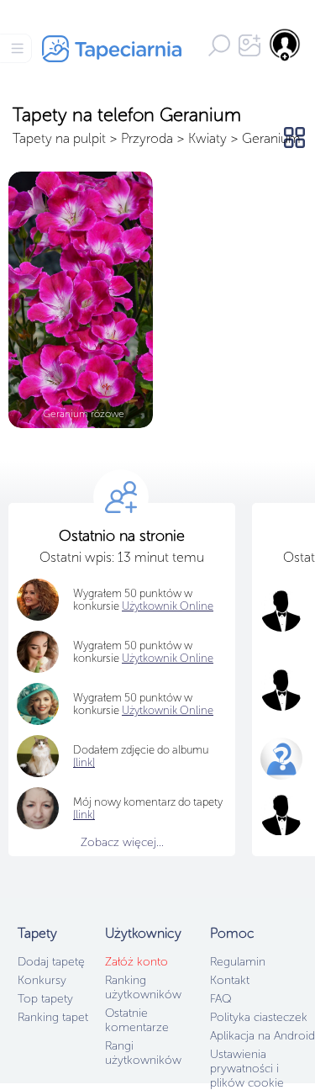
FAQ (220, 999)
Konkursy (42, 980)
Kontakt (229, 980)
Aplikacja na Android (262, 1036)
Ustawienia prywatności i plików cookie (247, 1068)
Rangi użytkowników (143, 1053)
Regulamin (237, 962)
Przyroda (147, 138)
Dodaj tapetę (51, 962)
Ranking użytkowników (143, 987)
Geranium (271, 138)
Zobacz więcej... (122, 842)
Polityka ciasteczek (258, 1017)
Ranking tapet (53, 1017)
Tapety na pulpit (59, 138)
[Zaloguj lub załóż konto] (285, 44)
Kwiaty (207, 138)
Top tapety (45, 999)
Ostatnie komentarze (137, 1020)
